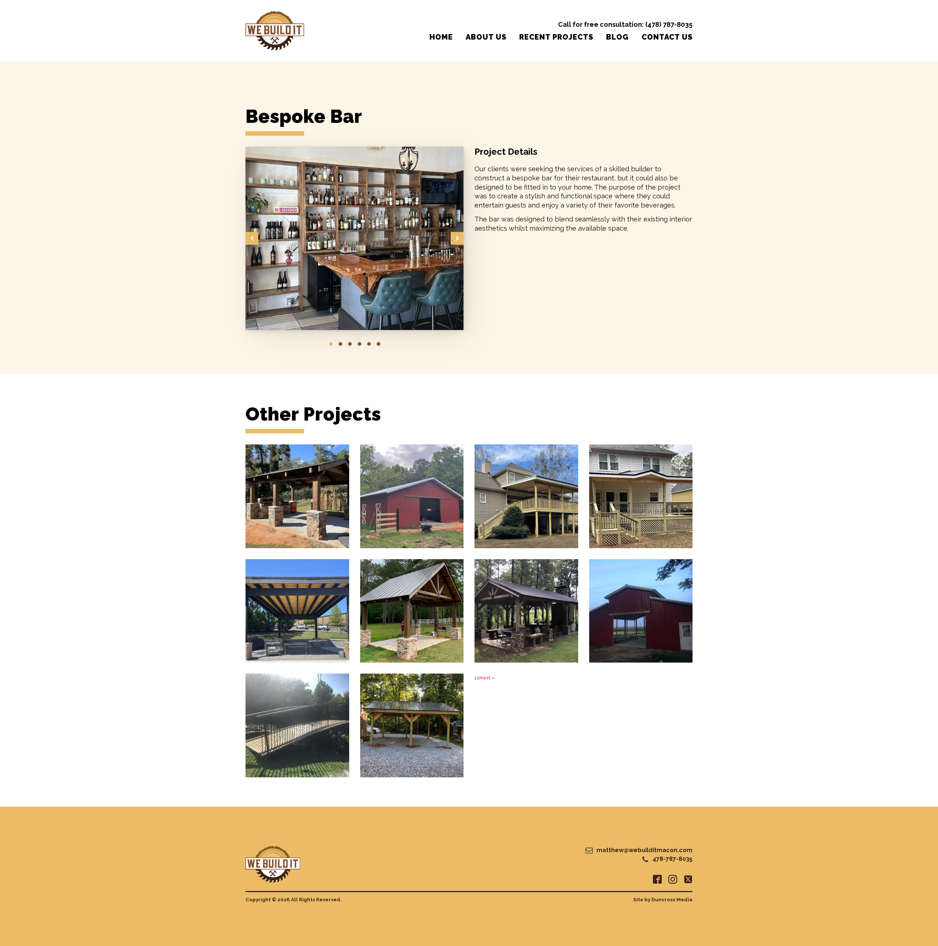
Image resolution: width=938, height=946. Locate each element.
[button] (251, 238)
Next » (487, 678)
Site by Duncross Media (663, 899)
